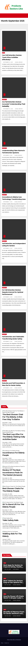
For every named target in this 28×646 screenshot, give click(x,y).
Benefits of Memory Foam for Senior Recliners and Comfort (13, 613)
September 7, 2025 (8, 201)
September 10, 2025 (8, 108)
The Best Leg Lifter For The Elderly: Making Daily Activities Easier (13, 436)
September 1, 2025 (8, 387)
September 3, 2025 (8, 341)
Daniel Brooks (19, 62)
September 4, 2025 (8, 248)
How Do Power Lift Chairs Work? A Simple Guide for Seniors (13, 598)
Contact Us (6, 642)
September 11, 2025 (8, 62)
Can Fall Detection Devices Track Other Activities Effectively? (11, 57)
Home (2, 642)
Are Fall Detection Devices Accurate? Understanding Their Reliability (13, 104)
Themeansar (18, 639)
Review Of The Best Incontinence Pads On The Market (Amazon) (12, 472)
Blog (3, 52)
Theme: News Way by (11, 639)
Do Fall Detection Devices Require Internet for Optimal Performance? (12, 292)
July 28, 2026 (7, 600)
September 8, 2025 (8, 155)
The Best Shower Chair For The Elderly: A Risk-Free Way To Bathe (12, 417)
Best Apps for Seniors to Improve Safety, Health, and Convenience (13, 567)
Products (4, 99)
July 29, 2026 (7, 569)
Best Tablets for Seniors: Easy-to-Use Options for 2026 (13, 582)
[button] (26, 15)
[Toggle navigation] (14, 16)
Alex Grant (16, 569)
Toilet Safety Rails (10, 520)
